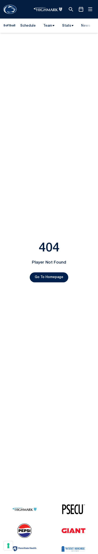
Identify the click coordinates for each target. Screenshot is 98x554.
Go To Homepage (49, 277)
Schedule (28, 25)
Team (47, 25)
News (85, 25)
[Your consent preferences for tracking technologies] (8, 545)
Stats (66, 25)
